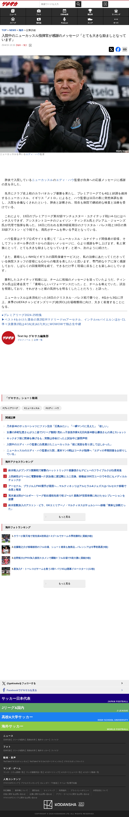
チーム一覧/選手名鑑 (68, 783)
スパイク (55, 740)
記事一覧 (38, 340)
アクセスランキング (29, 783)
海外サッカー (43, 740)
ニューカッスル (42, 180)
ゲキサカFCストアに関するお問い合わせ (20, 798)
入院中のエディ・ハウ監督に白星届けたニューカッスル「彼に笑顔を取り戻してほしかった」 (60, 444)
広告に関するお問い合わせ (14, 794)
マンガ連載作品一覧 (34, 772)
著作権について (21, 790)
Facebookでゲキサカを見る (21, 690)
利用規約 (62, 790)
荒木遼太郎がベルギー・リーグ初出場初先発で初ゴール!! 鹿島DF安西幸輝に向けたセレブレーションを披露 (66, 497)
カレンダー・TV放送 (48, 783)
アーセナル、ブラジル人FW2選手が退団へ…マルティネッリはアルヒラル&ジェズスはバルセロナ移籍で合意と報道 (67, 488)
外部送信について (100, 790)
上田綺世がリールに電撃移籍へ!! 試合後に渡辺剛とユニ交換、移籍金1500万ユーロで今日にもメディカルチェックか (67, 478)
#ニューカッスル (31, 408)
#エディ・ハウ (52, 408)
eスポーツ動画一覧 (91, 772)
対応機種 (7, 790)
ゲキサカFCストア (11, 783)
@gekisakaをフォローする (21, 683)
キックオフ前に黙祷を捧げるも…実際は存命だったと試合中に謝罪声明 (47, 438)
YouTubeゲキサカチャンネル (15, 761)
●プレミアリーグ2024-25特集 (22, 315)
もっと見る (64, 516)
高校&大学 (31, 740)
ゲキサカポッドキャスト (74, 761)
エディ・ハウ (33, 154)
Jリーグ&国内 (19, 740)
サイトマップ (49, 790)
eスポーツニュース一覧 (71, 772)
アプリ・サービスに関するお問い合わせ (72, 794)
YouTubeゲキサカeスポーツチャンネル (46, 761)
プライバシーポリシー (80, 790)
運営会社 (35, 790)
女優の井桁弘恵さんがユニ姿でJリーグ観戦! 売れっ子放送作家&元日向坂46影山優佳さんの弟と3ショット (66, 432)
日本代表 (7, 740)
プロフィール (24, 340)
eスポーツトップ (52, 772)
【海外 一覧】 (21, 45)
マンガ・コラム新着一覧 (13, 772)
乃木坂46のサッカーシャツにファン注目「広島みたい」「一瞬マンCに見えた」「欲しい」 (58, 426)
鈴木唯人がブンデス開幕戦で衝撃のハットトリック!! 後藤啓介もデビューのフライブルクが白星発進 (65, 470)
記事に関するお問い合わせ (41, 794)
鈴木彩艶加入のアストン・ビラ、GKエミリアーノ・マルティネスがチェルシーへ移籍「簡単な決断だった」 (67, 507)
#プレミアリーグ (10, 408)
